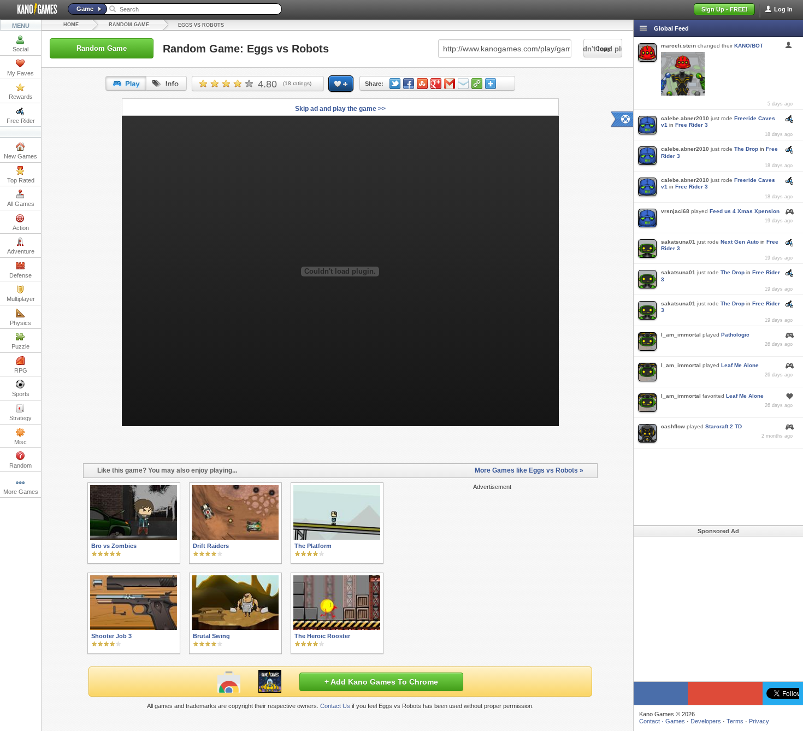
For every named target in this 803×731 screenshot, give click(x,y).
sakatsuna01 (678, 242)
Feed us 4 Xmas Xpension (745, 211)
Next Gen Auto (740, 242)
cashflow (673, 426)
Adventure (20, 251)
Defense (20, 275)
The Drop (746, 149)
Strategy (20, 418)
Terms (735, 721)
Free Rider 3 (691, 125)
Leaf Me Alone (740, 365)
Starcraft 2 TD (723, 426)
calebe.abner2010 (685, 118)
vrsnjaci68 (675, 211)
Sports (20, 394)
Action (21, 228)
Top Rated (20, 180)
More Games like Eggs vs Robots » (529, 470)
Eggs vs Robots (201, 25)
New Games (20, 156)
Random (20, 465)
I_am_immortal (681, 335)
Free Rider (21, 120)
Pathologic (735, 335)
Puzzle (20, 346)
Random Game (129, 24)
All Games (20, 204)
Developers (705, 721)
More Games (20, 491)
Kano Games (32, 9)
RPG (20, 370)
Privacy (759, 721)
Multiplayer (21, 299)
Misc (20, 442)
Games (675, 721)
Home (71, 24)
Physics (20, 323)
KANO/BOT (748, 46)
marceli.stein (678, 46)
